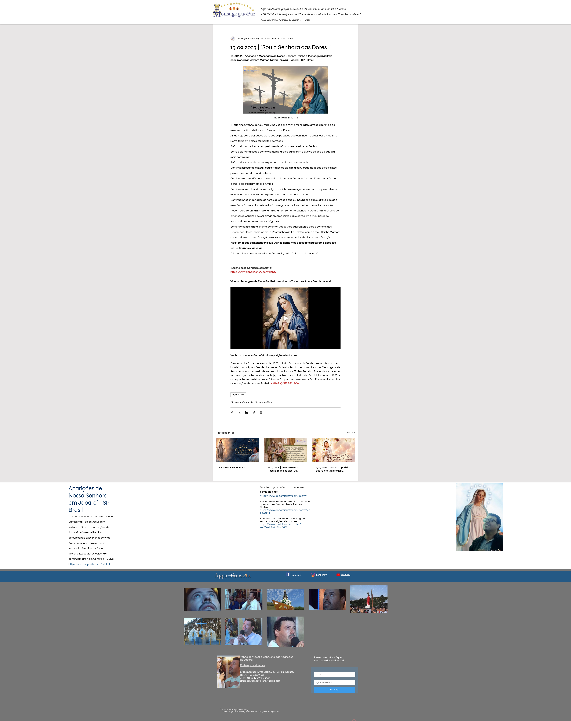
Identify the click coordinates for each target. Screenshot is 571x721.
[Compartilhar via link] (253, 412)
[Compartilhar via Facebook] (231, 412)
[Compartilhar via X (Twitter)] (239, 412)
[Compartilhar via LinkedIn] (246, 412)
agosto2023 (238, 395)
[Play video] (285, 318)
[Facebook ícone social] (288, 574)
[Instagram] (313, 575)
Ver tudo (351, 432)
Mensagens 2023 (263, 402)
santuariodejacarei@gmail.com (263, 680)
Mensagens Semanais (242, 402)
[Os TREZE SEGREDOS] (237, 450)
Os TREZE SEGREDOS (232, 467)
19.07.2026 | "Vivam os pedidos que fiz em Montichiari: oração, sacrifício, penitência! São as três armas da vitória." (333, 469)
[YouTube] (338, 575)
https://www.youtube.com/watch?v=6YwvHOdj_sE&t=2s (281, 525)
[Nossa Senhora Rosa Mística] (333, 450)
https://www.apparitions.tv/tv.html (89, 564)
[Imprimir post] (261, 412)
